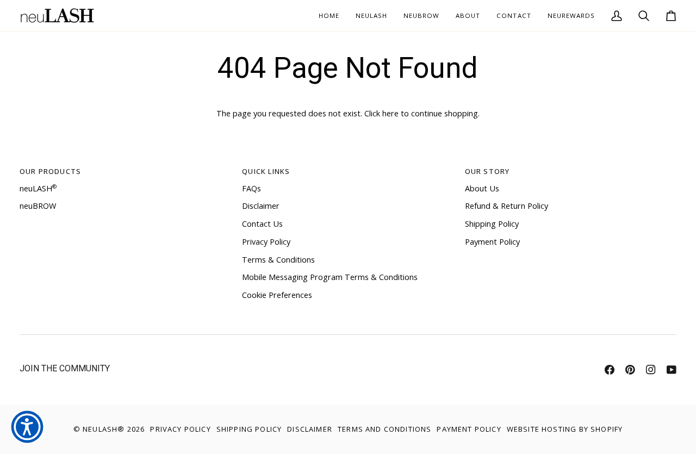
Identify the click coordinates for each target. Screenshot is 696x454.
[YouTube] (671, 370)
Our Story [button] (487, 171)
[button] (468, 15)
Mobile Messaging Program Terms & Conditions (330, 277)
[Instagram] (651, 370)
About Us (482, 188)
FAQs (251, 188)
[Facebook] (609, 370)
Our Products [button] (50, 171)
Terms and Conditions (384, 429)
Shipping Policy (492, 224)
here (390, 113)
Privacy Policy (266, 242)
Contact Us (262, 224)
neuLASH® (104, 429)
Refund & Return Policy (506, 206)
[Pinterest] (630, 370)
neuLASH (38, 188)
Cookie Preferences (277, 295)
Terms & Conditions (278, 259)
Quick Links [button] (266, 171)
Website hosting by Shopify (565, 429)
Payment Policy (492, 242)
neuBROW (38, 206)
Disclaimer (260, 206)
